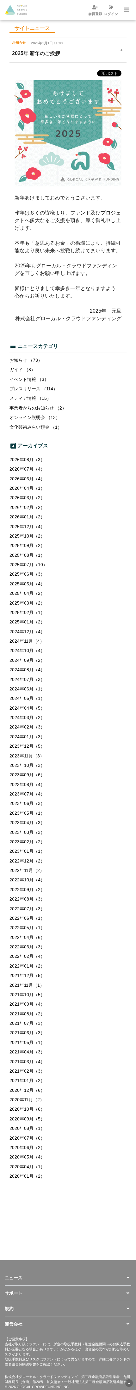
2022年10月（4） (27, 879)
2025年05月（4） (27, 583)
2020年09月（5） (27, 1118)
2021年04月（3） (27, 1051)
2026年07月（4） (27, 469)
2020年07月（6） (27, 1138)
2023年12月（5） (27, 746)
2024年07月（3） (27, 679)
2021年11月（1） (26, 985)
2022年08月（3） (27, 899)
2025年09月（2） (27, 545)
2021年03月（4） (27, 1061)
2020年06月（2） (27, 1147)
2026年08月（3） (27, 459)
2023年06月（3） (27, 803)
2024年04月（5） (27, 708)
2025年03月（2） (27, 603)
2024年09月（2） (27, 660)
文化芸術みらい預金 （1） (35, 427)
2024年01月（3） (27, 736)
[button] (68, 1277)
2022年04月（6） (27, 937)
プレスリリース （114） (33, 388)
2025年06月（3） (27, 574)
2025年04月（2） (27, 593)
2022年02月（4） (27, 956)
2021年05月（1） (27, 1042)
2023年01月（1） (27, 851)
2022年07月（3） (27, 908)
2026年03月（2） (27, 497)
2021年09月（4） (27, 1004)
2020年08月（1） (27, 1128)
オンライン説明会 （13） (34, 417)
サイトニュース (32, 28)
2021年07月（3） (27, 1023)
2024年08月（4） (27, 669)
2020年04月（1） (27, 1166)
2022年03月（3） (27, 946)
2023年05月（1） (27, 813)
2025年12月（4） (27, 526)
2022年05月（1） (27, 927)
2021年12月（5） (27, 975)
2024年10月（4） (27, 650)
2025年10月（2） (27, 536)
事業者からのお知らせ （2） (37, 407)
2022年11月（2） (26, 870)
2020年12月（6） (27, 1090)
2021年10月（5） (27, 994)
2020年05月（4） (27, 1156)
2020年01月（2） (27, 1176)
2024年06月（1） (27, 688)
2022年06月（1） (27, 918)
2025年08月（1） (27, 555)
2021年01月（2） (27, 1080)
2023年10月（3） (27, 765)
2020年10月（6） (27, 1109)
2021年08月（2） (27, 1013)
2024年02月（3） (27, 726)
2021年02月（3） (27, 1071)
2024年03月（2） (27, 717)
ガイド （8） (22, 369)
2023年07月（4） (27, 793)
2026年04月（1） (27, 488)
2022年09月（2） (27, 889)
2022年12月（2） (27, 860)
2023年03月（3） (27, 832)
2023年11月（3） (26, 755)
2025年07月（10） (28, 564)
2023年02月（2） (27, 841)
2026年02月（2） (27, 507)
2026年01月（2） (27, 516)
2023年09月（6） (27, 774)
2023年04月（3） (27, 822)
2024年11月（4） (26, 641)
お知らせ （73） (25, 360)
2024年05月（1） (27, 698)
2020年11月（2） (26, 1099)
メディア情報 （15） (30, 398)
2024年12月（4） (27, 631)
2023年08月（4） (27, 784)
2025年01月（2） (27, 621)
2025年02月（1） (27, 612)
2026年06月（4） (27, 478)
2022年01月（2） (27, 966)
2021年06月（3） (27, 1032)
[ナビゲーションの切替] (126, 10)
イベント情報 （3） (29, 379)
